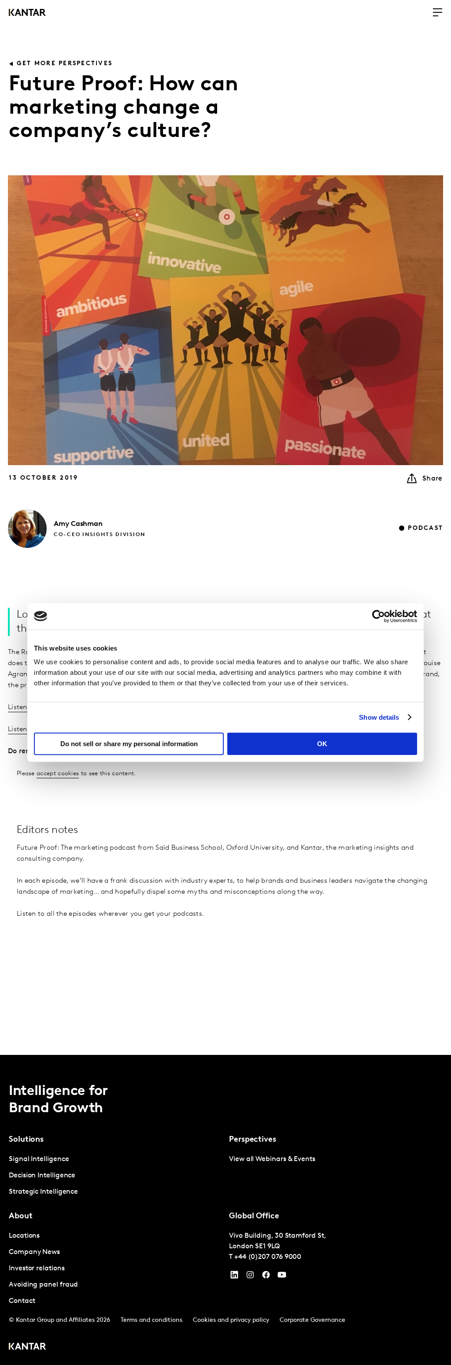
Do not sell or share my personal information (129, 743)
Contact (22, 1301)
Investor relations (37, 1268)
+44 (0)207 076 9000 (267, 1257)
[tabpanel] (115, 1176)
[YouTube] (234, 1276)
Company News (34, 1252)
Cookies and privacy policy (231, 1320)
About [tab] (21, 1217)
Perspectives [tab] (252, 1140)
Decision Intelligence (42, 1175)
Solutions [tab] (26, 1140)
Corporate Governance (312, 1320)
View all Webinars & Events (272, 1159)
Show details (379, 717)
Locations (24, 1235)
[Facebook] (266, 1276)
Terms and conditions (151, 1320)
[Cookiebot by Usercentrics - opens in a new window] (378, 616)
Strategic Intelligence (43, 1191)
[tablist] (225, 1210)
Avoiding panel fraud (43, 1284)
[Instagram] (250, 1276)
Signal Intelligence (39, 1159)
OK (322, 743)
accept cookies (58, 773)
